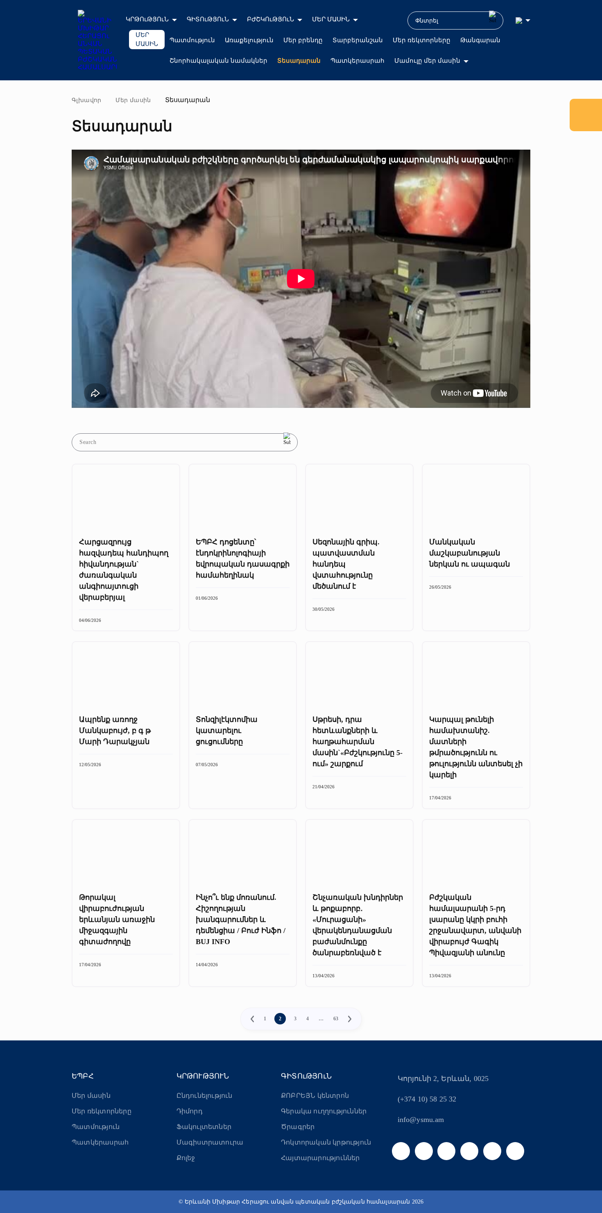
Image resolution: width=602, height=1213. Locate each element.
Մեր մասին (133, 100)
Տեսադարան (299, 60)
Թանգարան (480, 40)
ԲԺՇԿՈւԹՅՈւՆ (270, 19)
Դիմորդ (190, 1111)
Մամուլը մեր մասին (427, 60)
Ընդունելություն (205, 1095)
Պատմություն (192, 40)
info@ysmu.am (421, 1119)
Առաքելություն (249, 40)
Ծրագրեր (298, 1126)
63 (335, 1019)
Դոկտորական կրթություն (326, 1142)
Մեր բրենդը (303, 40)
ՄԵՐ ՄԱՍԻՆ (331, 19)
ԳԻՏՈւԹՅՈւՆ (208, 19)
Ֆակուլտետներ (204, 1126)
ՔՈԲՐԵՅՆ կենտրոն (315, 1095)
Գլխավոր (87, 100)
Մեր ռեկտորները (421, 40)
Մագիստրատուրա (210, 1142)
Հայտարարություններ (320, 1157)
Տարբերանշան (358, 40)
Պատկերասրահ (357, 60)
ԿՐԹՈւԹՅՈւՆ (147, 19)
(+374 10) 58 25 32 (427, 1099)
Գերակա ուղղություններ (324, 1111)
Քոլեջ (186, 1157)
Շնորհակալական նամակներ (218, 60)
